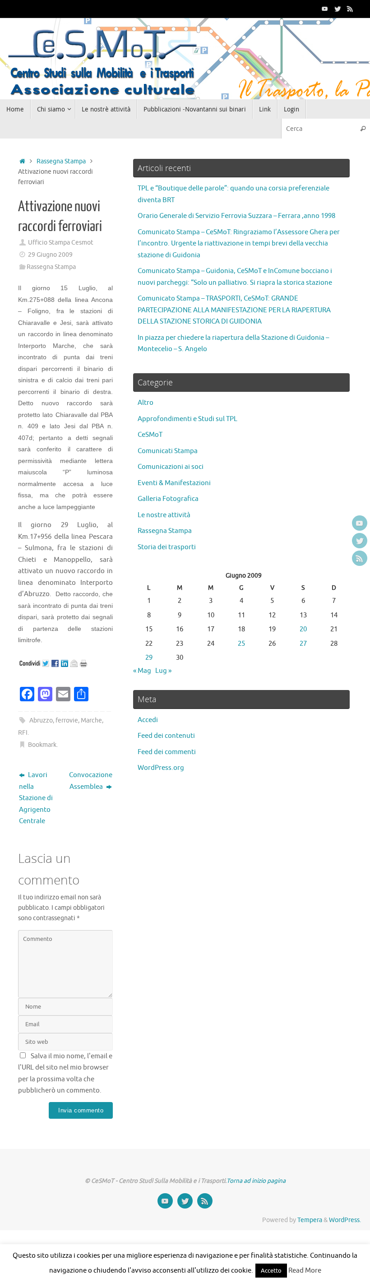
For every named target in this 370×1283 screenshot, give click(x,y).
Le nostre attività (164, 515)
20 (303, 629)
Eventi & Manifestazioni (174, 483)
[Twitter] (337, 8)
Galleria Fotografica (168, 499)
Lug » (163, 671)
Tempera (309, 1220)
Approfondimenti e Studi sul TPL (187, 419)
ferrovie (67, 720)
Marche (91, 720)
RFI (23, 732)
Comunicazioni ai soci (171, 467)
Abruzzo (41, 720)
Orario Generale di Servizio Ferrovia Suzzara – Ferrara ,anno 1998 (236, 216)
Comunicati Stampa (168, 451)
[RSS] (350, 8)
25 (241, 643)
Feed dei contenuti (166, 736)
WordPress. (345, 1220)
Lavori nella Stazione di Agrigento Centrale (36, 798)
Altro (145, 402)
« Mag (142, 671)
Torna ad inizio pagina (256, 1181)
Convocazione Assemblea (90, 781)
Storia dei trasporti (167, 547)
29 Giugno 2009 (50, 255)
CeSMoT (150, 435)
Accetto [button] (271, 1270)
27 (303, 643)
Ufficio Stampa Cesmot (60, 242)
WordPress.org (161, 768)
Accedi (148, 720)
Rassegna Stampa (61, 161)
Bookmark (42, 745)
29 (149, 657)
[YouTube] (325, 8)
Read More (304, 1270)
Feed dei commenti (167, 752)
